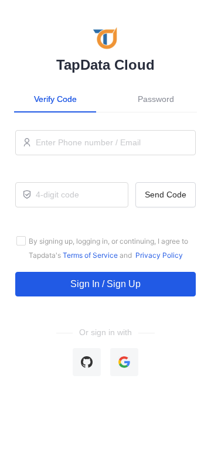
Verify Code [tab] (55, 99)
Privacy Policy (158, 255)
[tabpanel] (105, 213)
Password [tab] (156, 99)
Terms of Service (89, 255)
